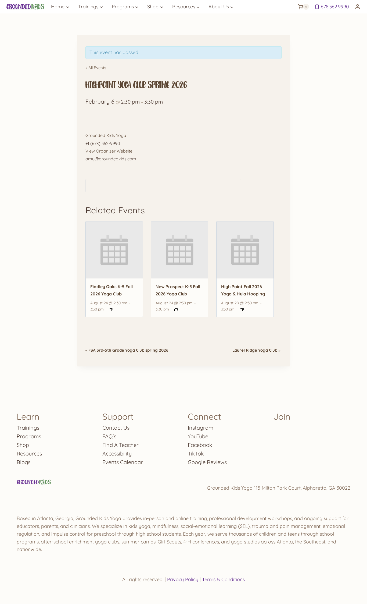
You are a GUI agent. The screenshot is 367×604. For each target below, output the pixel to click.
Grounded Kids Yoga (105, 135)
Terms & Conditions (223, 579)
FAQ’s (109, 436)
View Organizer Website (108, 151)
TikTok (196, 453)
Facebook (200, 444)
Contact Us (115, 427)
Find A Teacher (120, 444)
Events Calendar (122, 462)
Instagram (200, 427)
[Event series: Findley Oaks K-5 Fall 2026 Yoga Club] (111, 309)
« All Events (95, 67)
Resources (29, 453)
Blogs (23, 462)
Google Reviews (207, 462)
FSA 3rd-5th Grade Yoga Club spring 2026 (126, 350)
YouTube (198, 436)
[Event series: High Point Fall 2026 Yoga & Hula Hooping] (242, 309)
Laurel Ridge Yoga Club (256, 350)
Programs (29, 436)
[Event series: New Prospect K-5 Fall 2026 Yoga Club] (176, 309)
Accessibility (117, 453)
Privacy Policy (182, 579)
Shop (23, 444)
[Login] (358, 7)
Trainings (28, 427)
